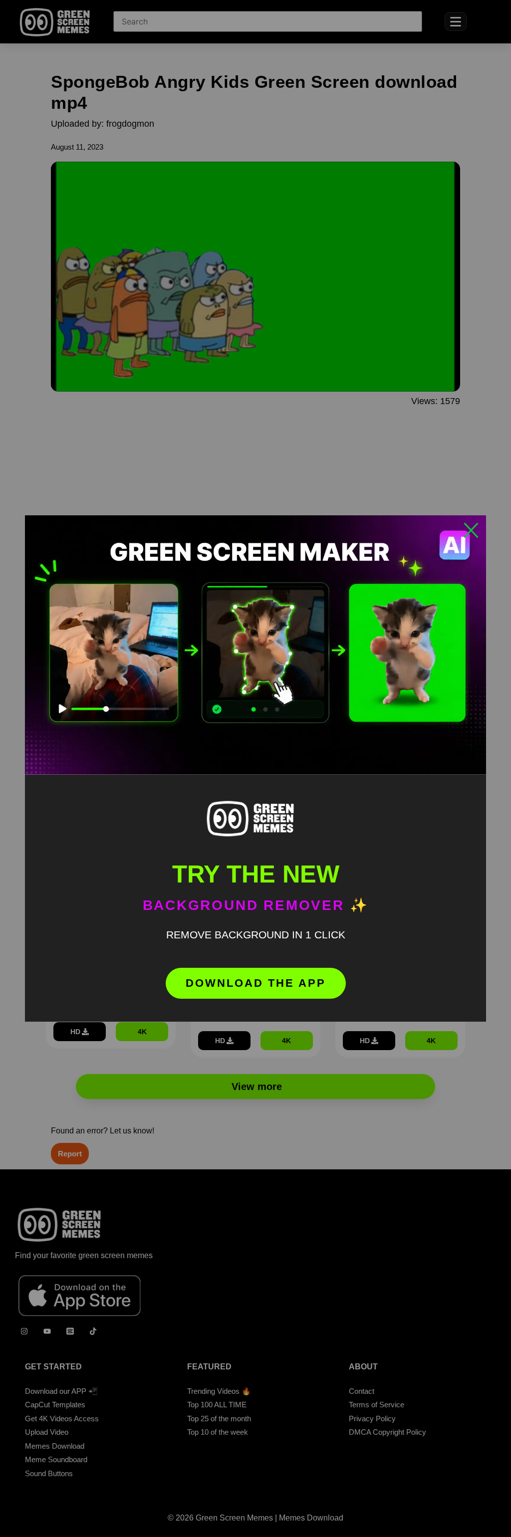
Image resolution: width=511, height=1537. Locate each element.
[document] (255, 768)
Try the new (255, 874)
